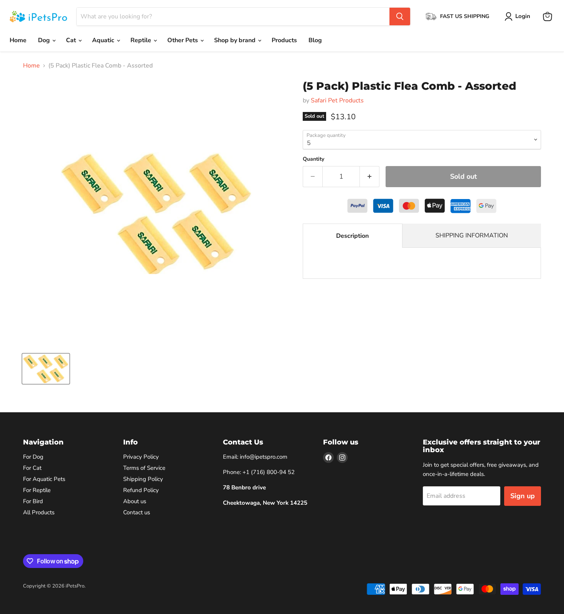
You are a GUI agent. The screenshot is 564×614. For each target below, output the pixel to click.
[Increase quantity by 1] (369, 176)
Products (284, 40)
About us (134, 501)
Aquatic (104, 40)
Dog (44, 40)
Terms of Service (144, 468)
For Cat (32, 468)
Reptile (141, 40)
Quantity (313, 159)
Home (18, 40)
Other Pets (183, 40)
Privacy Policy (141, 457)
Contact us (136, 512)
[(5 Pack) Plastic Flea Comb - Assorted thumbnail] (45, 369)
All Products (38, 512)
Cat (72, 40)
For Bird (33, 501)
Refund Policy (141, 490)
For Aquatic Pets (44, 479)
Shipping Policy (143, 479)
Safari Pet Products (337, 100)
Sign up (522, 495)
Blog (315, 40)
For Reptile (37, 490)
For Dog (33, 457)
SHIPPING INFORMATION (471, 235)
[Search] (399, 16)
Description (352, 236)
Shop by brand (235, 40)
